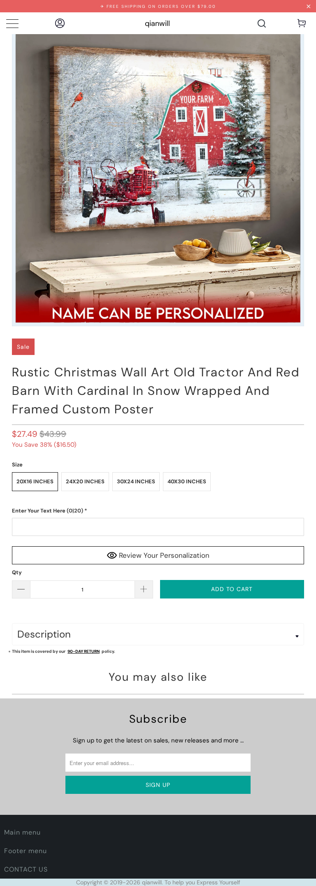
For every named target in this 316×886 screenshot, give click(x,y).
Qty (17, 572)
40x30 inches (186, 481)
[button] (158, 511)
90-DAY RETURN (83, 651)
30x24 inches (136, 481)
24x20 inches (85, 481)
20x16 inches (34, 481)
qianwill (157, 23)
